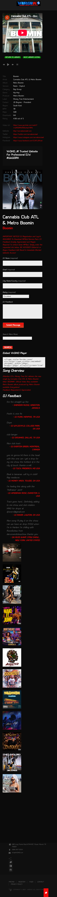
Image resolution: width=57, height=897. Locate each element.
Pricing (11, 882)
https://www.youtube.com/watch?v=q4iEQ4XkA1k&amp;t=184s (25, 127)
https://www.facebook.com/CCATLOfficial (27, 141)
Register (21, 882)
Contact (40, 882)
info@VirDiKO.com (17, 852)
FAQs (31, 882)
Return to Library (12, 57)
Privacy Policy (16, 884)
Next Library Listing (32, 57)
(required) (10, 258)
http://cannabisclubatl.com (22, 131)
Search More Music (10, 334)
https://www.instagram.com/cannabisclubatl (28, 137)
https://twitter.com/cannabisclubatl (25, 134)
